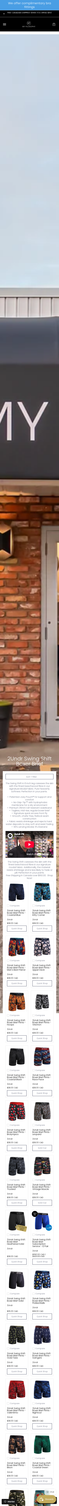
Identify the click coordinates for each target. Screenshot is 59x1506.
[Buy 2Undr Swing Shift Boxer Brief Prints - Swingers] (42, 1335)
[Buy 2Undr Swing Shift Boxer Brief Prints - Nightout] (42, 1390)
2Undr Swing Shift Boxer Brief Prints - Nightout (41, 1410)
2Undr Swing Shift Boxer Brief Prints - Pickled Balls (41, 1301)
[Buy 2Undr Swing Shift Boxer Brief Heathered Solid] (17, 1221)
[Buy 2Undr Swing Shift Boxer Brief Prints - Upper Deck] (42, 947)
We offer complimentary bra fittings (29, 5)
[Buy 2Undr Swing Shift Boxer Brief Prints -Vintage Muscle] (42, 1166)
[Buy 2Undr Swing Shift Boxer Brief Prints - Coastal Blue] (17, 892)
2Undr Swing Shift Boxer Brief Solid (16, 1299)
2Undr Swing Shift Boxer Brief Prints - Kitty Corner (41, 913)
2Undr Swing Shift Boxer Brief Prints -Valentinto (16, 1410)
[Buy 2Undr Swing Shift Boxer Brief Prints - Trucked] (17, 1166)
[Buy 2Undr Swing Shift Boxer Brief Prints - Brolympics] (17, 1111)
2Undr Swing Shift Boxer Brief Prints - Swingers (41, 1355)
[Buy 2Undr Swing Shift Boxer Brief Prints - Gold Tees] (17, 1335)
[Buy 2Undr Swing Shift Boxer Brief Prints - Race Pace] (42, 1056)
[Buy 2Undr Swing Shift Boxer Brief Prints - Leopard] (42, 1111)
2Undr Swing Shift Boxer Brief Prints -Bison (16, 1465)
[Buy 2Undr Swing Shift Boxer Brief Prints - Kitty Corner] (42, 892)
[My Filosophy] (29, 24)
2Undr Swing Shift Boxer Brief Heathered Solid (16, 1242)
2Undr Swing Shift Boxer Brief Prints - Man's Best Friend (16, 967)
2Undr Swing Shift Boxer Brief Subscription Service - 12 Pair (41, 1243)
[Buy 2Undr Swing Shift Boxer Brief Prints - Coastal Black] (17, 1056)
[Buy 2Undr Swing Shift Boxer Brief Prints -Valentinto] (17, 1390)
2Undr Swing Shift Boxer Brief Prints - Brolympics (16, 1132)
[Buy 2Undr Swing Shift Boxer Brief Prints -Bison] (17, 1444)
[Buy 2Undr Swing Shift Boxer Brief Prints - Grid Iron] (42, 1002)
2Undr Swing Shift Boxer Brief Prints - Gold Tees (16, 1355)
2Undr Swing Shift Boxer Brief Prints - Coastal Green (41, 1465)
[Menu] (4, 24)
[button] (54, 24)
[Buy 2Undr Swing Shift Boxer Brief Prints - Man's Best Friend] (17, 947)
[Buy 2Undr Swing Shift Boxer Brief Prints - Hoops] (17, 1002)
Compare (14, 906)
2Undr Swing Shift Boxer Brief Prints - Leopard (41, 1132)
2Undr (10, 919)
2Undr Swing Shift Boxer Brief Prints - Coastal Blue (16, 913)
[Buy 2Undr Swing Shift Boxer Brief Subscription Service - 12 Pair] (42, 1221)
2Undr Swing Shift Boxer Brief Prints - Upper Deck (41, 967)
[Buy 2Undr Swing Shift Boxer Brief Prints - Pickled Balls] (42, 1280)
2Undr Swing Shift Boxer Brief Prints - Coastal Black (16, 1077)
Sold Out (42, 1148)
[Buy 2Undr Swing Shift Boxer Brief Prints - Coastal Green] (42, 1444)
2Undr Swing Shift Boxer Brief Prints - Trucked (16, 1187)
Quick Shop (16, 928)
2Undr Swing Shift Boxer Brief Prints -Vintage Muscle (41, 1187)
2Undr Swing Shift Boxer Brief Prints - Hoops (16, 1022)
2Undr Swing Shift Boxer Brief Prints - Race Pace (41, 1077)
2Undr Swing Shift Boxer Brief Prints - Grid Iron (41, 1022)
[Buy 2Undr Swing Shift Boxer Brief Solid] (17, 1280)
